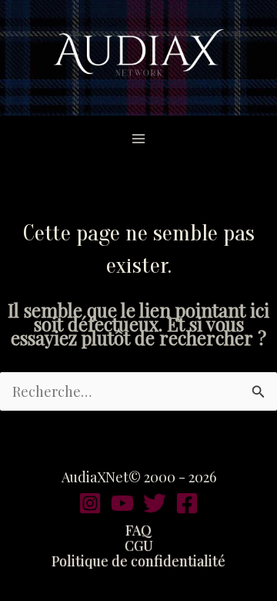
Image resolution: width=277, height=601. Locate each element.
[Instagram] (90, 503)
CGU (139, 545)
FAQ (138, 530)
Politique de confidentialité (138, 561)
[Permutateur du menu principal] (139, 138)
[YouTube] (122, 503)
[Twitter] (154, 503)
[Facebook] (187, 503)
